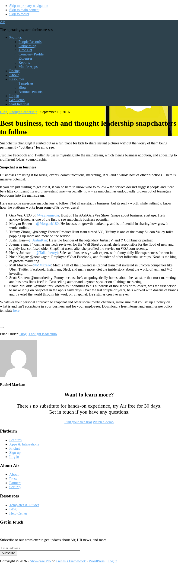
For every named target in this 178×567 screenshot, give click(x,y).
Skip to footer (19, 14)
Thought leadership (23, 112)
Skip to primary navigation (28, 6)
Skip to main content (24, 10)
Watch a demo (103, 422)
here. (16, 310)
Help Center (18, 513)
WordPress (97, 561)
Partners (15, 483)
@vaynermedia (48, 215)
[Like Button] (2, 327)
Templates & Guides (24, 505)
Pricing (14, 448)
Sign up (15, 452)
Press (13, 479)
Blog (3, 112)
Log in (14, 457)
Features (15, 440)
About (14, 474)
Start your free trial (78, 422)
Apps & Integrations (24, 444)
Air (2, 22)
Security (15, 487)
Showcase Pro (40, 561)
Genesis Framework (71, 561)
